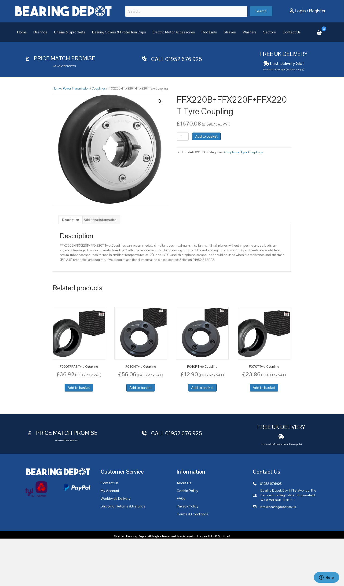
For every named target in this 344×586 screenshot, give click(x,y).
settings (215, 581)
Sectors (269, 32)
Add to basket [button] (79, 387)
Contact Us (292, 32)
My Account (110, 490)
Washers (249, 32)
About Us (184, 483)
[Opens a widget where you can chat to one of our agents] (326, 578)
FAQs (181, 498)
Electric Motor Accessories (174, 32)
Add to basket (206, 136)
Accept (247, 579)
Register (317, 11)
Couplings (99, 88)
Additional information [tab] (100, 220)
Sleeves (230, 32)
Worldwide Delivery (116, 498)
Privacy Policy (187, 506)
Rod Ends (209, 32)
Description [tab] (70, 220)
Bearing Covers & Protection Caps (119, 32)
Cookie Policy (187, 490)
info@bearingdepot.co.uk (278, 507)
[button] (261, 11)
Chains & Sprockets (69, 32)
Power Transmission (76, 88)
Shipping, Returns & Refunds (123, 506)
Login (300, 11)
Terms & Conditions (193, 514)
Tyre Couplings (251, 152)
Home (22, 32)
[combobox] (186, 11)
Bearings (40, 32)
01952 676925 (271, 484)
